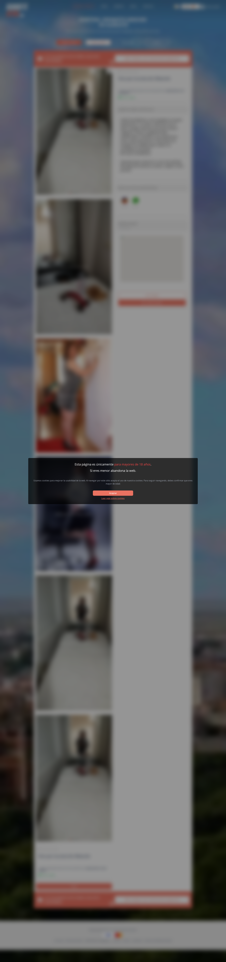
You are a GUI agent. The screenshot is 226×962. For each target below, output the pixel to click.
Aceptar (113, 493)
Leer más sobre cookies (113, 498)
